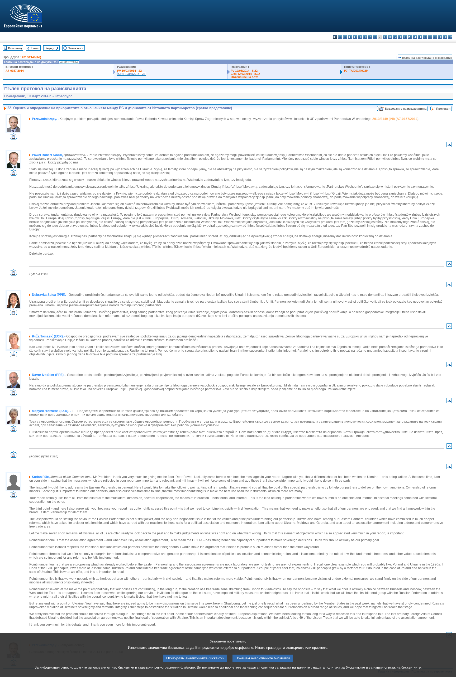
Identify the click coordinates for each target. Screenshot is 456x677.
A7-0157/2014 (15, 70)
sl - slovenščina (440, 37)
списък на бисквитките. (403, 667)
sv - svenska (450, 37)
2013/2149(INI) (31, 57)
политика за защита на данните (284, 667)
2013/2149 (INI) (383, 119)
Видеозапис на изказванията (405, 108)
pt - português (425, 37)
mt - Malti (410, 37)
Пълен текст (75, 48)
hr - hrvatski (385, 37)
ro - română (430, 37)
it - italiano (390, 37)
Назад (35, 48)
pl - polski (420, 37)
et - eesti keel (360, 37)
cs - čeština (345, 37)
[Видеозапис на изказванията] (13, 138)
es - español (340, 37)
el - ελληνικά (365, 37)
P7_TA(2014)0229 (356, 70)
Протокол (443, 108)
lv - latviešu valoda (395, 37)
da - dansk (350, 37)
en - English (370, 37)
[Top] (449, 145)
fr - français (375, 37)
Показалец (15, 48)
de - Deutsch (355, 37)
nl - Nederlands (415, 37)
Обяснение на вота (244, 77)
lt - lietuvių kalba (400, 37)
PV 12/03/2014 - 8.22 (244, 70)
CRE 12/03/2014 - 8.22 (245, 73)
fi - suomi (445, 37)
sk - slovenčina (435, 37)
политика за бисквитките (345, 667)
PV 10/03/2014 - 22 (129, 70)
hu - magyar (405, 37)
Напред (49, 48)
